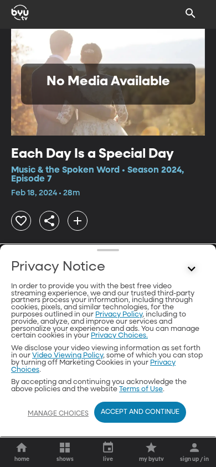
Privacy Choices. (119, 335)
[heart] (21, 221)
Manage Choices (58, 414)
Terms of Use (141, 389)
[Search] (190, 13)
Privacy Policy (118, 314)
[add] (78, 221)
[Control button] (191, 269)
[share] (49, 221)
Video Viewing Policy (67, 355)
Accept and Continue (140, 412)
